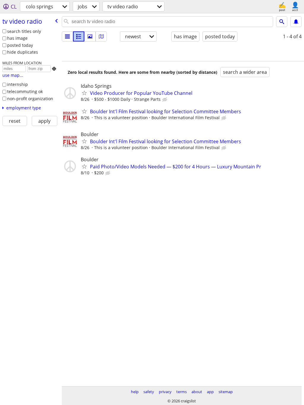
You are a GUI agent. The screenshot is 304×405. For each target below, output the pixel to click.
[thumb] (78, 36)
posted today (20, 45)
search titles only (24, 31)
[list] (67, 36)
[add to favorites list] (84, 92)
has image (17, 38)
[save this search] (296, 21)
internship (17, 84)
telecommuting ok (25, 91)
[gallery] (90, 36)
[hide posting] (165, 99)
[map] (101, 36)
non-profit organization (30, 98)
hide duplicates (22, 52)
